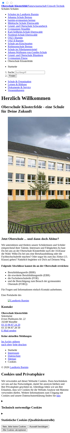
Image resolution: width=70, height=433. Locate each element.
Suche (11, 72)
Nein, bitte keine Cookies (14, 426)
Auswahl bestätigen (38, 426)
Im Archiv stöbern (10, 341)
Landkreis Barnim (19, 367)
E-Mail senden (8, 330)
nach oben (6, 344)
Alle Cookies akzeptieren (14, 430)
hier (58, 395)
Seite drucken (20, 344)
